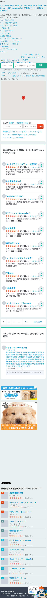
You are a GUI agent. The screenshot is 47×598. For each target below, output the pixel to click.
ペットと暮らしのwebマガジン (11, 38)
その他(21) (20, 137)
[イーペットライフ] (19, 416)
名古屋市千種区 (22, 123)
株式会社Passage (8, 591)
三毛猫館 (9, 273)
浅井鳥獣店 (10, 288)
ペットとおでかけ (6, 31)
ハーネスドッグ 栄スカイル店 (18, 258)
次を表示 (38, 322)
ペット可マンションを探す (9, 25)
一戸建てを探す (5, 28)
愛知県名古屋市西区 (33, 357)
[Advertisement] (23, 455)
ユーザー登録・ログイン (8, 49)
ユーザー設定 (4, 46)
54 (26, 322)
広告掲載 (22, 596)
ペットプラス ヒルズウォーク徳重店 (21, 164)
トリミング (34, 199)
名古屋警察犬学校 (13, 181)
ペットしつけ (34, 184)
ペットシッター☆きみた (16, 348)
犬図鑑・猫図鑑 (5, 36)
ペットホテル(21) (9, 137)
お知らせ (15, 44)
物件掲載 (14, 596)
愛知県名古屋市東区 (20, 361)
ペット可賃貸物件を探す (8, 23)
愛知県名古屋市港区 (18, 357)
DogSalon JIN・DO (14, 196)
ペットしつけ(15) (29, 135)
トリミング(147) (20, 132)
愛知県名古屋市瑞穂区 (26, 359)
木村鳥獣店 (10, 228)
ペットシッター (11, 350)
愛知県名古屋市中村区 (29, 352)
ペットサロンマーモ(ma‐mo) (18, 303)
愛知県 (11, 123)
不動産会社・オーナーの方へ (10, 41)
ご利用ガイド (6, 44)
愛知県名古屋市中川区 (22, 366)
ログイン (3, 52)
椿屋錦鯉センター (13, 243)
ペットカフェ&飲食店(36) (12, 135)
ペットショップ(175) (34, 132)
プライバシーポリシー (19, 593)
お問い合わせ (6, 593)
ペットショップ (35, 167)
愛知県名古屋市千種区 (24, 355)
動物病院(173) (8, 132)
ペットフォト (4, 33)
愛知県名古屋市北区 (35, 361)
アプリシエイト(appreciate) (18, 213)
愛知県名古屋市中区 (28, 364)
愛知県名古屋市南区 (13, 352)
